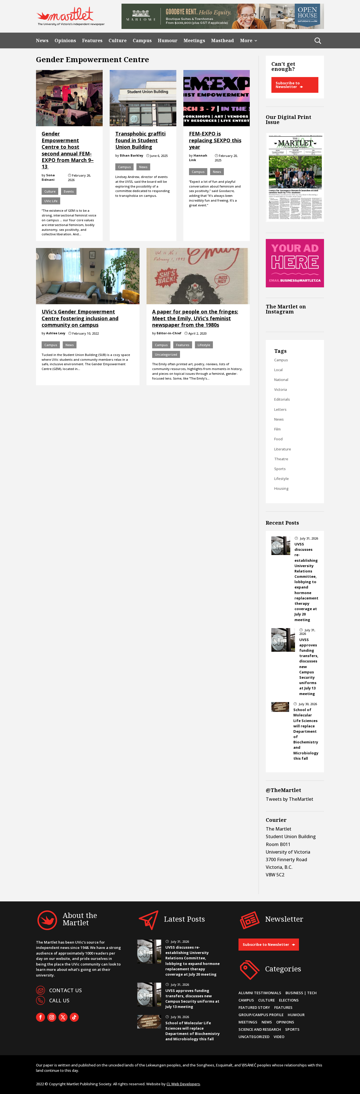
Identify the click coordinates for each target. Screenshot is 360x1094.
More (246, 41)
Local (278, 369)
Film (277, 429)
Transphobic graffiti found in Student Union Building (140, 140)
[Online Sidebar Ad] (295, 286)
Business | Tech (301, 992)
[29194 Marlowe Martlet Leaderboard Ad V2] (223, 27)
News (42, 41)
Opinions (65, 41)
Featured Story (254, 1007)
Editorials (282, 399)
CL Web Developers (183, 1083)
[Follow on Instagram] (51, 1017)
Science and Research (259, 1029)
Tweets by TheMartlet (289, 799)
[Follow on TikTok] (74, 1017)
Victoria (280, 389)
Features (92, 41)
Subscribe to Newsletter (288, 84)
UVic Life (50, 201)
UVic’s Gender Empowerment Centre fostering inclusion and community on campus (80, 318)
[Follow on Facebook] (40, 1017)
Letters (280, 409)
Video (279, 1036)
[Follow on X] (63, 1017)
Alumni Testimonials (259, 992)
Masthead (222, 41)
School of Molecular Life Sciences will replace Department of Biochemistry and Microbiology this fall (192, 1031)
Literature (282, 449)
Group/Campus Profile (261, 1014)
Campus (142, 41)
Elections (289, 1000)
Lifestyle (204, 345)
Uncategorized (166, 354)
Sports (280, 468)
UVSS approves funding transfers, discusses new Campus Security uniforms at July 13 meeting (192, 998)
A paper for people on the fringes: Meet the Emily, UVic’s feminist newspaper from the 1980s (195, 318)
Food (278, 438)
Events (69, 191)
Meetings (194, 41)
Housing (281, 488)
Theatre (281, 458)
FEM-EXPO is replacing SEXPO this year (215, 140)
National (281, 379)
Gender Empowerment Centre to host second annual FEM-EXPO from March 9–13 (68, 150)
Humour (167, 41)
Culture (118, 41)
